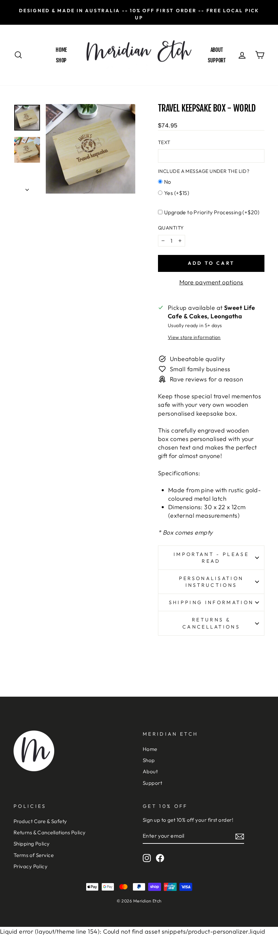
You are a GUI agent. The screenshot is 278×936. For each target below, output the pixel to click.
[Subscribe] (239, 836)
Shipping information (211, 602)
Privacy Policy (30, 866)
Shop (61, 60)
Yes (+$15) (176, 193)
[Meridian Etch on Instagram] (147, 858)
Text (164, 142)
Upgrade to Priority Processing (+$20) (212, 212)
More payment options (211, 282)
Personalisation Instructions (211, 581)
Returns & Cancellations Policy (50, 832)
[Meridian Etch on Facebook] (160, 858)
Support (216, 60)
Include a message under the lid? (203, 171)
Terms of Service (34, 855)
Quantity (171, 228)
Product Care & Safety (40, 821)
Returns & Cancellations (211, 623)
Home (61, 49)
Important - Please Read (211, 557)
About (217, 49)
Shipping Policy (32, 843)
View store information (194, 337)
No (167, 181)
